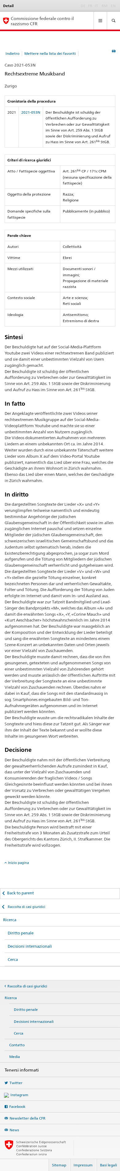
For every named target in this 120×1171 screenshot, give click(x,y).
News (14, 1130)
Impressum (83, 1165)
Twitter (16, 1082)
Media (14, 1056)
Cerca (13, 959)
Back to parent (20, 892)
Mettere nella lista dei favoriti (50, 53)
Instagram (19, 1094)
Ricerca (9, 919)
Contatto (17, 1045)
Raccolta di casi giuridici (26, 907)
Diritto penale (21, 932)
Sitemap (59, 1165)
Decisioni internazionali (30, 946)
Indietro (12, 53)
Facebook (17, 1106)
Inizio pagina (18, 863)
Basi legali (108, 1165)
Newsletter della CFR (28, 1118)
